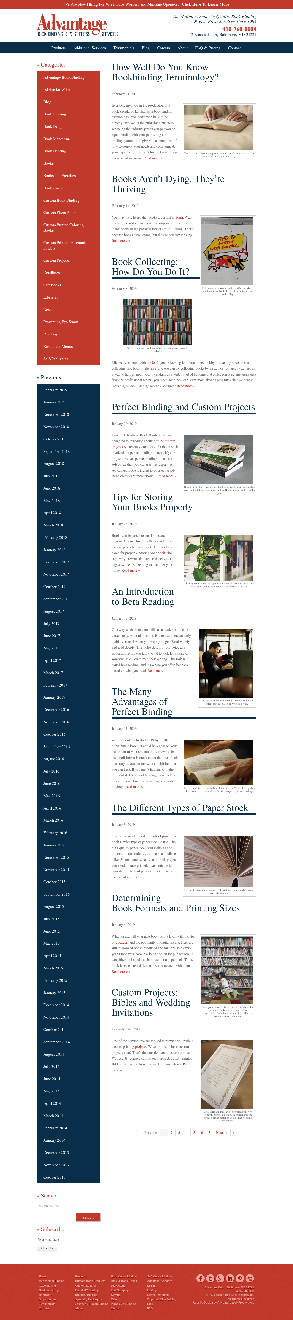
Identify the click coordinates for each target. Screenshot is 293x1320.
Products (58, 47)
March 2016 (53, 820)
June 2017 (51, 635)
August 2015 (53, 906)
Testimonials (123, 47)
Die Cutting (118, 1285)
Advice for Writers (58, 89)
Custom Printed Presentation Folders (66, 245)
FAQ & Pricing (207, 47)
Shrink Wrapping (158, 1294)
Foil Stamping (120, 1290)
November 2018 (56, 426)
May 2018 (51, 500)
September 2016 (56, 746)
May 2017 (51, 648)
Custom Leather (85, 1285)
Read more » (153, 158)
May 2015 (51, 943)
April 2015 (52, 955)
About (182, 47)
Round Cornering (86, 1294)
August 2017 (53, 611)
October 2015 (54, 881)
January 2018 (54, 549)
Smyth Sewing (48, 1299)
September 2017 (56, 598)
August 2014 (53, 1054)
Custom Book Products (90, 1281)
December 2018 (56, 414)
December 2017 (56, 562)
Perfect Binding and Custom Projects (183, 406)
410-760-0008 (239, 28)
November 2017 (56, 574)
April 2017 (52, 660)
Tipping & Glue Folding (161, 1299)
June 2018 (51, 488)
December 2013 (56, 1152)
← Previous (148, 1132)
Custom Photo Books (60, 212)
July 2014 (51, 1066)
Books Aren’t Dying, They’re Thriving (168, 183)
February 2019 (55, 389)
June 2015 (51, 931)
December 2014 (56, 1004)
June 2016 (51, 783)
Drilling (151, 1285)
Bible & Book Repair (124, 1281)
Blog (146, 47)
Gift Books (52, 284)
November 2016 (56, 721)
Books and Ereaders (59, 175)
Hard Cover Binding (124, 1276)
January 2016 (54, 845)
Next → (222, 1132)
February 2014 (55, 1127)
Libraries (50, 297)
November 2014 (56, 1017)
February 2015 (55, 980)
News (47, 309)
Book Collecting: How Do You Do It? (150, 266)
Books (48, 163)
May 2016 (51, 795)
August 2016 (53, 758)
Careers (163, 47)
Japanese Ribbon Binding (91, 1304)
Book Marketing (56, 138)
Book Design (54, 126)
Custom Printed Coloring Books (63, 227)
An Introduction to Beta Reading (143, 596)
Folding (152, 1290)
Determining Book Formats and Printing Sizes (176, 902)
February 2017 (55, 685)
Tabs (114, 1299)
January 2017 (54, 697)
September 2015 (56, 894)
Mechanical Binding (51, 1281)
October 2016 (54, 734)
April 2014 (52, 1103)
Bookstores (52, 187)
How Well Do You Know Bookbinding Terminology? (165, 71)
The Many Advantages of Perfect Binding (142, 701)
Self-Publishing (56, 358)
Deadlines (51, 272)
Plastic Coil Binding (123, 1304)
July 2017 (51, 623)
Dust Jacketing (49, 1290)
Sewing (115, 1294)
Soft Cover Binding (159, 1276)
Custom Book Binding (61, 200)
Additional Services (89, 47)
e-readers (122, 942)
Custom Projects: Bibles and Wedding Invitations (151, 1001)
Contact (234, 47)
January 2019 (54, 402)
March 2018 (53, 525)
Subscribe (47, 1248)
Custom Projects (56, 260)
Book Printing (54, 150)
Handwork (45, 1294)
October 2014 (54, 1029)
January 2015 (54, 992)
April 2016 (52, 808)
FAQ (150, 1308)
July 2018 (51, 475)
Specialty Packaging (88, 1299)
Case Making (47, 1285)
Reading (50, 334)
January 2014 (54, 1140)
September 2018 (56, 451)
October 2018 (54, 439)
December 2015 (56, 857)
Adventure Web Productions (235, 1302)
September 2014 (56, 1041)
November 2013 (56, 1164)
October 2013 (54, 1177)
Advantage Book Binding (63, 77)
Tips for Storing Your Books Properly (152, 501)
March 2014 (53, 1115)
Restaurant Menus (58, 346)
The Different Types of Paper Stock (180, 807)
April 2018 (52, 512)
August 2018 (53, 463)
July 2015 (51, 918)
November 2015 (56, 869)
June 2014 (51, 1078)
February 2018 (55, 537)
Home (43, 1276)
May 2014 (51, 1091)
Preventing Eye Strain (60, 321)
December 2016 (56, 709)
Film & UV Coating (87, 1290)
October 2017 (54, 586)
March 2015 (53, 968)
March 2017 (53, 672)
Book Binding (54, 114)
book (115, 111)
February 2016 (55, 832)
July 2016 (51, 771)
